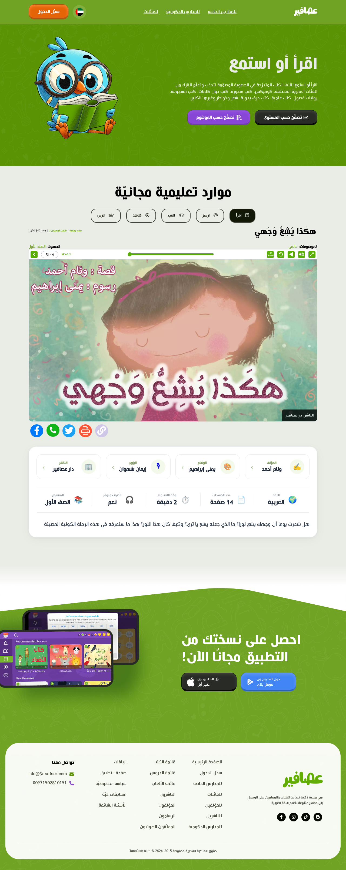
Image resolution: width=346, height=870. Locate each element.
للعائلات (151, 11)
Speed (270, 254)
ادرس (101, 215)
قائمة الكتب (164, 762)
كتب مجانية (75, 230)
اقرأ (238, 215)
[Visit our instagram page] (293, 817)
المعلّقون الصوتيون (157, 827)
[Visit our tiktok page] (306, 817)
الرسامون (167, 816)
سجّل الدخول (48, 11)
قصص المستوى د (57, 230)
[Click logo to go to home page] (305, 12)
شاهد (137, 215)
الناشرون (167, 794)
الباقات (120, 762)
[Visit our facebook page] (281, 817)
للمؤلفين (213, 805)
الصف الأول (37, 247)
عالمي (293, 247)
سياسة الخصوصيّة (111, 783)
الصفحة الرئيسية (207, 762)
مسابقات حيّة (114, 794)
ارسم (205, 215)
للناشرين (214, 816)
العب (171, 215)
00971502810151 (50, 783)
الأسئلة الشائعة (113, 805)
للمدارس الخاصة (222, 11)
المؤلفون (166, 805)
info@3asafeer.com (47, 774)
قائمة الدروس (162, 773)
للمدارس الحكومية (183, 11)
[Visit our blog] (318, 817)
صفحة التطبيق (114, 773)
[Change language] (79, 12)
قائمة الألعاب (163, 783)
